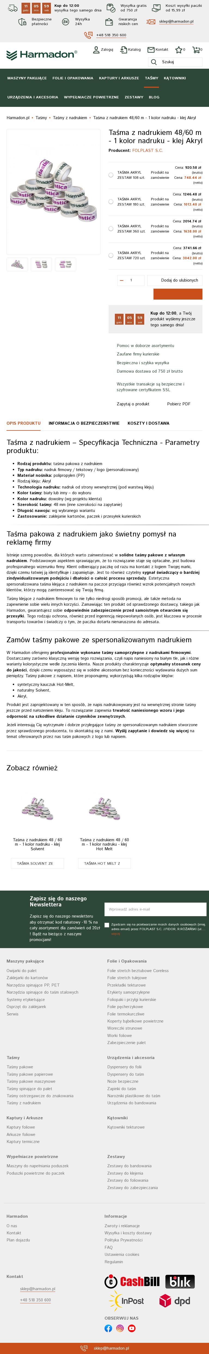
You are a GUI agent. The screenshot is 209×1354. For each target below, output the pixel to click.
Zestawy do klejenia (125, 1173)
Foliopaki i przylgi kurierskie (131, 1000)
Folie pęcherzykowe (125, 1007)
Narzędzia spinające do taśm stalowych (42, 992)
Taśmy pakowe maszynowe (31, 1081)
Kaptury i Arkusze (119, 78)
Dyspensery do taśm (125, 1074)
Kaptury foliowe (21, 1127)
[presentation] (14, 192)
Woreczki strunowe (124, 1028)
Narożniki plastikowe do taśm (133, 1096)
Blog (154, 97)
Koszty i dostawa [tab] (148, 423)
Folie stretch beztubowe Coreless (138, 971)
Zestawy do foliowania (127, 1180)
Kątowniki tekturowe (126, 1127)
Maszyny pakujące (27, 78)
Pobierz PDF (178, 404)
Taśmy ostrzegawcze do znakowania (40, 1096)
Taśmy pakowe (20, 1067)
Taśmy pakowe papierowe (30, 1074)
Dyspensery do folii (124, 1067)
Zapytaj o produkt (133, 404)
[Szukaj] (153, 62)
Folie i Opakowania (73, 78)
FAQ (108, 1247)
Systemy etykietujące (26, 1000)
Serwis (13, 1014)
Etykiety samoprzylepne (128, 992)
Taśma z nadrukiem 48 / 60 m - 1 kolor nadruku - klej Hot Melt (104, 844)
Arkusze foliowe (21, 1135)
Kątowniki (175, 78)
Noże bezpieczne (123, 1081)
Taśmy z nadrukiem (24, 1103)
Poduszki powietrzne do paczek (35, 1173)
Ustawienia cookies (121, 1254)
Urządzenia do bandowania (131, 1103)
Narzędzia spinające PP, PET (33, 985)
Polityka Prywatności (123, 1240)
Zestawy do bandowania (129, 1166)
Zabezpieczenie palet (126, 1043)
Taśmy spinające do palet (29, 1089)
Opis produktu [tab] (24, 423)
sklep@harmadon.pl (176, 21)
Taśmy (151, 78)
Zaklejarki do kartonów (27, 978)
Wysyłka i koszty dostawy (128, 1233)
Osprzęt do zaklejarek (26, 1007)
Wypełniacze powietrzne (91, 97)
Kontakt (14, 1233)
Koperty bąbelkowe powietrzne (135, 1021)
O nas (12, 1226)
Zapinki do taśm (121, 1089)
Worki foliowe (119, 1036)
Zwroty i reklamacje (122, 1226)
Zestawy (134, 97)
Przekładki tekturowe (126, 985)
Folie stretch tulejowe (127, 978)
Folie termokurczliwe (126, 1014)
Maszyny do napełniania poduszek (38, 1166)
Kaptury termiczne (23, 1142)
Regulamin (113, 1262)
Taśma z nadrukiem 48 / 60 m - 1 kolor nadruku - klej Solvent (37, 844)
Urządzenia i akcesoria (32, 97)
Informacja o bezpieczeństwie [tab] (84, 423)
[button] (37, 863)
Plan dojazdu (18, 1240)
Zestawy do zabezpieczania (132, 1188)
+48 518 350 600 (111, 35)
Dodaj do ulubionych (179, 280)
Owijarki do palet (22, 971)
